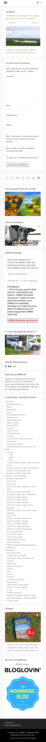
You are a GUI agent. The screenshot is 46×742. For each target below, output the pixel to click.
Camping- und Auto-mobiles (16, 556)
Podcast (10, 574)
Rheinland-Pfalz (12, 425)
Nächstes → (35, 23)
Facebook (7, 178)
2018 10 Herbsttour (13, 542)
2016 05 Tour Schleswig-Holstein (18, 526)
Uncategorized (10, 548)
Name (8, 105)
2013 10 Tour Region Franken (17, 497)
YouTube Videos (12, 601)
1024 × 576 (20, 19)
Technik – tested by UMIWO (17, 587)
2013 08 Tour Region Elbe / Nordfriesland (21, 494)
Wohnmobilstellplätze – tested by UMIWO (21, 598)
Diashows (10, 561)
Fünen (11, 455)
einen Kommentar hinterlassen (23, 53)
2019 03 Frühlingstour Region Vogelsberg (21, 545)
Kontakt (39, 178)
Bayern (9, 407)
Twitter (12, 178)
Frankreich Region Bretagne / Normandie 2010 (23, 463)
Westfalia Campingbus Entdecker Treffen (21, 595)
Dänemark (10, 452)
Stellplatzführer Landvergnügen (18, 585)
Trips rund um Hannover (15, 444)
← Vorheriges (10, 23)
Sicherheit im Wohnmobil (15, 579)
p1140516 (31, 19)
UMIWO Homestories (14, 593)
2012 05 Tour (11, 481)
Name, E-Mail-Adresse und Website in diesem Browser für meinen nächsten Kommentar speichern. (22, 139)
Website (9, 125)
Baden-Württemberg (14, 404)
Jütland (11, 457)
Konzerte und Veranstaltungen (15, 476)
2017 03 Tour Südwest (15, 534)
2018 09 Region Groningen (16, 540)
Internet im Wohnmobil (15, 566)
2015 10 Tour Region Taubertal (17, 521)
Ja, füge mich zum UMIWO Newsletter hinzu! (22, 158)
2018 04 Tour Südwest (15, 537)
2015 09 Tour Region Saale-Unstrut (19, 518)
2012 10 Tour (11, 484)
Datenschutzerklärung (13, 725)
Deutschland (9, 401)
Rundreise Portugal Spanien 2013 (18, 473)
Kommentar (10, 76)
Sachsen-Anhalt (12, 431)
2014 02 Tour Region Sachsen (17, 500)
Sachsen (10, 428)
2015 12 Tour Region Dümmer (17, 524)
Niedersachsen (12, 417)
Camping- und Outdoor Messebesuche (20, 558)
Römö (11, 460)
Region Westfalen (13, 423)
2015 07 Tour (11, 516)
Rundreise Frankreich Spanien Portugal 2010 (22, 468)
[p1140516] (23, 36)
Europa (7, 449)
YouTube (17, 178)
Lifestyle (10, 569)
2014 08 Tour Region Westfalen (18, 502)
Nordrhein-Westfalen (14, 420)
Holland (9, 465)
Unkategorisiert (10, 550)
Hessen (9, 412)
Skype (33, 178)
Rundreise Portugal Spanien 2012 (18, 471)
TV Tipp (9, 590)
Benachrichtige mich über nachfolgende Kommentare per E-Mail (20, 149)
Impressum (9, 722)
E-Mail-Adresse (12, 115)
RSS (23, 178)
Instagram (28, 178)
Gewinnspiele (11, 563)
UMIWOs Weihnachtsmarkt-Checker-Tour (21, 447)
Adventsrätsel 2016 (13, 553)
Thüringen (10, 436)
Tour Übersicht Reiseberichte (15, 479)
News (9, 571)
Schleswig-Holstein (13, 433)
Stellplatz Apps (12, 582)
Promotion (10, 577)
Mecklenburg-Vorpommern (16, 415)
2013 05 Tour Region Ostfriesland (18, 492)
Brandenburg (11, 410)
